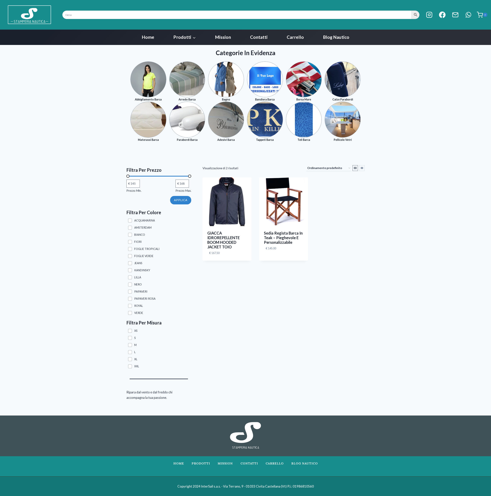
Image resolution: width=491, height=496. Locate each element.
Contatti (259, 37)
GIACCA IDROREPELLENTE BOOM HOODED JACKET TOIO (223, 240)
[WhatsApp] (468, 14)
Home (148, 37)
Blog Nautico (336, 37)
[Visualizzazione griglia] (355, 168)
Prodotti (201, 463)
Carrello (295, 37)
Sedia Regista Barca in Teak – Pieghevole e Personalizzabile (283, 238)
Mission (223, 37)
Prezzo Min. (133, 190)
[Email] (455, 14)
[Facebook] (442, 14)
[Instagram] (429, 14)
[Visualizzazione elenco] (362, 168)
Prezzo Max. (183, 190)
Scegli (269, 259)
